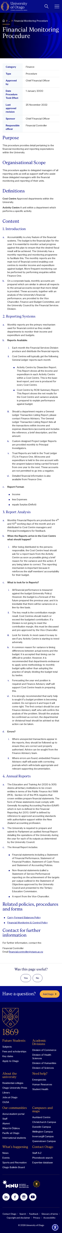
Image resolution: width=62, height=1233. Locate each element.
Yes (26, 978)
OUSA (5, 1102)
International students (14, 1137)
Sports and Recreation (14, 1162)
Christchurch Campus (44, 1122)
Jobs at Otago (9, 1097)
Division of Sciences (43, 1068)
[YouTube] (32, 1196)
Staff (4, 1118)
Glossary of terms (49, 1214)
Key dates (7, 1056)
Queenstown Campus (44, 1141)
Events (6, 1157)
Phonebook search (42, 1157)
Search (22, 1214)
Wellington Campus (42, 1131)
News (5, 1153)
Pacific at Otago (10, 1133)
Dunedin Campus (41, 1126)
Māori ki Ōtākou (11, 1128)
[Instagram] (24, 1196)
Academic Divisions (39, 1042)
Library (6, 1092)
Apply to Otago (10, 1061)
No (37, 978)
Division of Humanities (44, 1063)
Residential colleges (12, 1083)
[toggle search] (46, 6)
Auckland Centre (41, 1117)
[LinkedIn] (6, 1196)
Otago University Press (14, 1087)
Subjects (7, 1046)
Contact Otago (42, 1147)
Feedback (33, 1214)
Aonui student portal (13, 1114)
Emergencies (39, 1079)
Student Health (40, 1089)
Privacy (36, 1218)
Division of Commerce (44, 1050)
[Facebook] (15, 1196)
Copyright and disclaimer (18, 1218)
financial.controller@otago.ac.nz (26, 951)
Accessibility (49, 1218)
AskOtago (48, 994)
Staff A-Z (36, 1153)
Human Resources (42, 1084)
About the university (9, 1075)
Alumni (6, 1123)
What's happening (15, 1147)
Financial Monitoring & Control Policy (27, 922)
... (9, 20)
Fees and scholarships (14, 1051)
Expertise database (42, 1162)
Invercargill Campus (43, 1136)
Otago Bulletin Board (13, 1167)
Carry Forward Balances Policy (24, 917)
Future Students (13, 1040)
